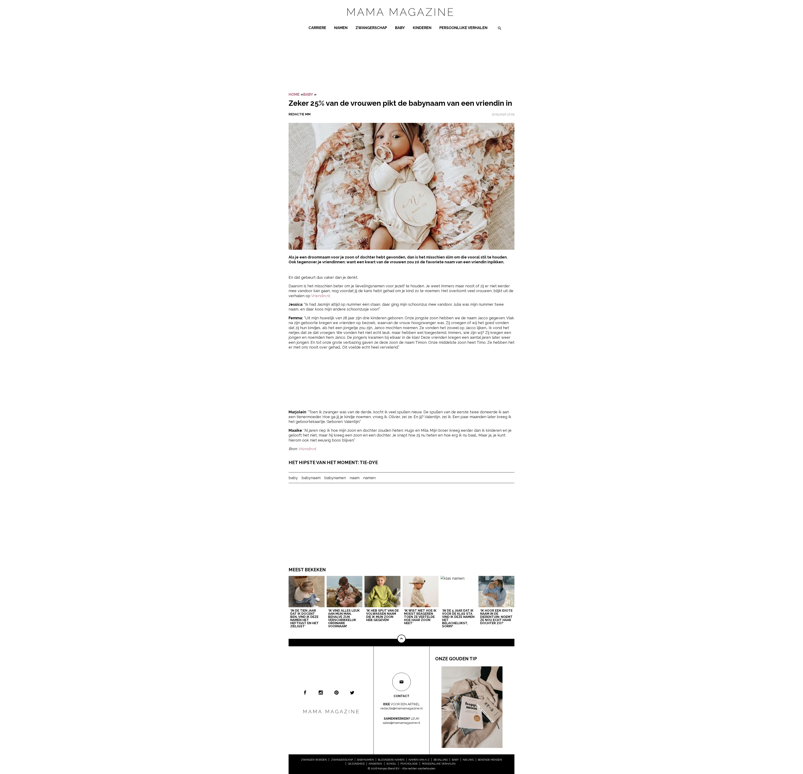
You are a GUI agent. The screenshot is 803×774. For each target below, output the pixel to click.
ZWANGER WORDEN (314, 759)
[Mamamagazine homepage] (401, 20)
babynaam (311, 478)
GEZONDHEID (356, 763)
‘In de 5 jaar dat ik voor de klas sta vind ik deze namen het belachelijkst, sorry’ (458, 618)
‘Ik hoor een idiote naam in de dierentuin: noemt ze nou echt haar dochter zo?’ (496, 617)
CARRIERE (317, 27)
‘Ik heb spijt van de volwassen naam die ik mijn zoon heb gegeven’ (382, 615)
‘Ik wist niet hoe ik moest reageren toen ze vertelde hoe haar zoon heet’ (420, 617)
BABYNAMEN (365, 759)
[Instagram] (321, 692)
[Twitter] (352, 692)
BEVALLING (441, 759)
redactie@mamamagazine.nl (401, 708)
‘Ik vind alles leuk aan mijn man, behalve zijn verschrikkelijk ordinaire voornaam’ (344, 618)
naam (354, 478)
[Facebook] (305, 692)
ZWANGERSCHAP (371, 27)
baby (293, 478)
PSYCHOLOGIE (409, 763)
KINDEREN (422, 27)
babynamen (335, 478)
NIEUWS (468, 759)
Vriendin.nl (320, 296)
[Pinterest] (336, 692)
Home (294, 94)
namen (369, 478)
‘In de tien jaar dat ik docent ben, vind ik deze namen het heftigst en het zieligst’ (304, 618)
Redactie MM (300, 114)
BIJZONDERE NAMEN (391, 759)
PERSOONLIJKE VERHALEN (463, 27)
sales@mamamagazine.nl (401, 722)
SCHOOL (391, 763)
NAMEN (341, 27)
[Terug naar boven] (401, 639)
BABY (400, 27)
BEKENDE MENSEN (490, 759)
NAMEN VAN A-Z (419, 759)
